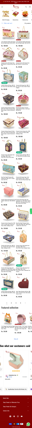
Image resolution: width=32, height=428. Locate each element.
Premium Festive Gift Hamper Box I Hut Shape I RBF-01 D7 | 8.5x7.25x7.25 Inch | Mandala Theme (23, 247)
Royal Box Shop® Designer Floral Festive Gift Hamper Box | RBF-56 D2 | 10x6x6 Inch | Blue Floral (23, 224)
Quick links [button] (6, 398)
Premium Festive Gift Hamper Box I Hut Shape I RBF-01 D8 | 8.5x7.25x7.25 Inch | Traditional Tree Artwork (23, 269)
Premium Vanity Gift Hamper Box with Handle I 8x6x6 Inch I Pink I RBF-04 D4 (8, 201)
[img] (16, 371)
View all (16, 339)
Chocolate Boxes (15, 19)
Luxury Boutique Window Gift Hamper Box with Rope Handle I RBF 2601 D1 (8, 42)
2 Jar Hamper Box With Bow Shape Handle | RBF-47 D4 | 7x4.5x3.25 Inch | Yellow (8, 327)
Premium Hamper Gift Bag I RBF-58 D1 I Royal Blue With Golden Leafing (8, 292)
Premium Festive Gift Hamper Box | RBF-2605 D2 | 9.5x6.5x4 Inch (23, 63)
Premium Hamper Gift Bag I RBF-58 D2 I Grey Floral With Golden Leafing (8, 86)
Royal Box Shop (17, 426)
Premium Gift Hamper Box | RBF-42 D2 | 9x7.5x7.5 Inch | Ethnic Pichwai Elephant (23, 86)
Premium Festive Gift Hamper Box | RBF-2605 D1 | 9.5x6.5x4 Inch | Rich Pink (8, 64)
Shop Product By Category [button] (9, 406)
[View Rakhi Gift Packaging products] (6, 13)
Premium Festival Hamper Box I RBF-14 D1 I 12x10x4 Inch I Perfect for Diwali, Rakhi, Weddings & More (8, 224)
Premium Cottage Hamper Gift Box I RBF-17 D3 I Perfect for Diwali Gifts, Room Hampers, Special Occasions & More (8, 109)
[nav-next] (30, 369)
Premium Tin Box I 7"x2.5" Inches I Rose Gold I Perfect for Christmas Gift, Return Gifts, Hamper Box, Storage (21, 328)
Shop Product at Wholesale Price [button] (11, 402)
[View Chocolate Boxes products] (15, 13)
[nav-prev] (1, 369)
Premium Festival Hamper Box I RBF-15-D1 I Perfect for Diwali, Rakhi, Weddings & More (23, 132)
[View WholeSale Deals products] (25, 13)
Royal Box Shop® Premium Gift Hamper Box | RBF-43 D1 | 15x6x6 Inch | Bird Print (8, 178)
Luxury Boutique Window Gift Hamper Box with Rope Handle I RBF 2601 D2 (23, 42)
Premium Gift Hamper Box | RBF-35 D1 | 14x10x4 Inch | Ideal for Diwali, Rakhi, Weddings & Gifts (8, 247)
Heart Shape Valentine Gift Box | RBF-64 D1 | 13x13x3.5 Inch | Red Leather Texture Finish (23, 293)
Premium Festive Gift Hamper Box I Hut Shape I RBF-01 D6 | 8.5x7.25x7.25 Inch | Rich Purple (8, 156)
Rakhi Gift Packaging (5, 19)
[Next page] (25, 303)
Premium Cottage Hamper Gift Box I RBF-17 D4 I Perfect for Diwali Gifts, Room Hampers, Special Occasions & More (8, 133)
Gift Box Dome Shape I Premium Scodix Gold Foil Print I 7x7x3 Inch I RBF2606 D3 (23, 109)
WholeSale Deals (25, 19)
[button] (2, 7)
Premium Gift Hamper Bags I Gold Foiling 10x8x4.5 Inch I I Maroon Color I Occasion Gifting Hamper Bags (23, 178)
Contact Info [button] (6, 411)
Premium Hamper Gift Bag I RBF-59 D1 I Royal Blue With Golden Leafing (23, 155)
